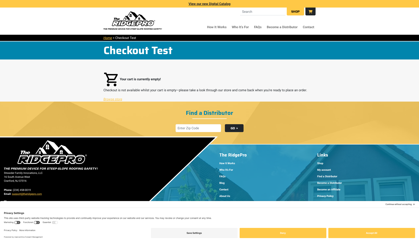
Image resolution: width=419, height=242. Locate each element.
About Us (224, 196)
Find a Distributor (327, 176)
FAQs (258, 27)
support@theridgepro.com (27, 193)
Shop (295, 11)
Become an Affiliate (328, 189)
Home (107, 38)
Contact (308, 27)
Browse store (112, 99)
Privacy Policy (325, 196)
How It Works (217, 27)
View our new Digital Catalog (209, 4)
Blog (222, 182)
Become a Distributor (282, 27)
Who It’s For (240, 27)
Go (233, 128)
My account (324, 169)
